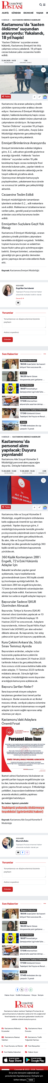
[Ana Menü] (44, 5)
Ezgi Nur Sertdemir (25, 288)
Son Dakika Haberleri (12, 1052)
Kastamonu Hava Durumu (33, 1030)
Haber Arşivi (9, 995)
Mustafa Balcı (22, 841)
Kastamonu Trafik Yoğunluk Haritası (33, 1038)
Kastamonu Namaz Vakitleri (11, 1038)
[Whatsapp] (31, 990)
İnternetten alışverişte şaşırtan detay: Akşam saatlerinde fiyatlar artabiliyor (32, 403)
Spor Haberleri (27, 385)
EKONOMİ (28, 13)
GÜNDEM (16, 13)
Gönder (7, 339)
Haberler (5, 20)
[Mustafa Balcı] (8, 843)
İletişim (40, 995)
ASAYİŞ (5, 13)
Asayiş (23, 373)
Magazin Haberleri (28, 360)
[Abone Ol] (45, 97)
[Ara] (40, 5)
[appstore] (13, 1060)
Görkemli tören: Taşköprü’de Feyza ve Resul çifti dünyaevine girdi (32, 415)
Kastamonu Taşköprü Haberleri (33, 410)
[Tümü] (45, 354)
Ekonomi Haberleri (28, 397)
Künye (34, 995)
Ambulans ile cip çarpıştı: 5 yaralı (30, 427)
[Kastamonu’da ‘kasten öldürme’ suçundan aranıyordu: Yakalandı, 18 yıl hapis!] (24, 79)
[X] (22, 990)
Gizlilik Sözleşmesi (23, 995)
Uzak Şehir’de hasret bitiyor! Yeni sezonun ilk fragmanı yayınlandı (32, 366)
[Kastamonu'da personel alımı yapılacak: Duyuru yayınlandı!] (24, 490)
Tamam (30, 1080)
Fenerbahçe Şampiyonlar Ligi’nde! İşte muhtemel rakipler (31, 391)
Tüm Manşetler (34, 1046)
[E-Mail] (18, 303)
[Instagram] (27, 853)
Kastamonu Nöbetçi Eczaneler (11, 1030)
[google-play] (35, 1060)
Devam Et (19, 298)
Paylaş (7, 96)
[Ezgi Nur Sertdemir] (8, 290)
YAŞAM (39, 13)
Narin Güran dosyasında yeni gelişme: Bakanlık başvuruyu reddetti (32, 378)
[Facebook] (23, 853)
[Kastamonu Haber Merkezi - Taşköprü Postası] (12, 4)
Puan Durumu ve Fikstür (13, 1046)
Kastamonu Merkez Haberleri (26, 20)
